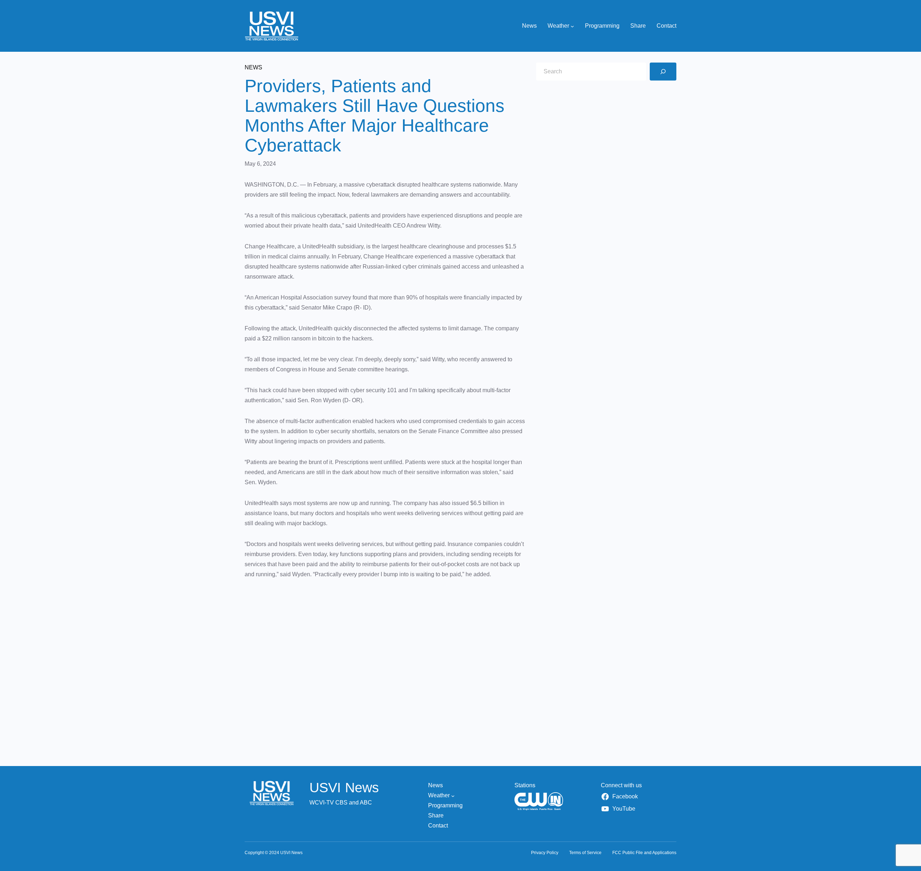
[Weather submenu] (572, 26)
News (253, 67)
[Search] (663, 72)
